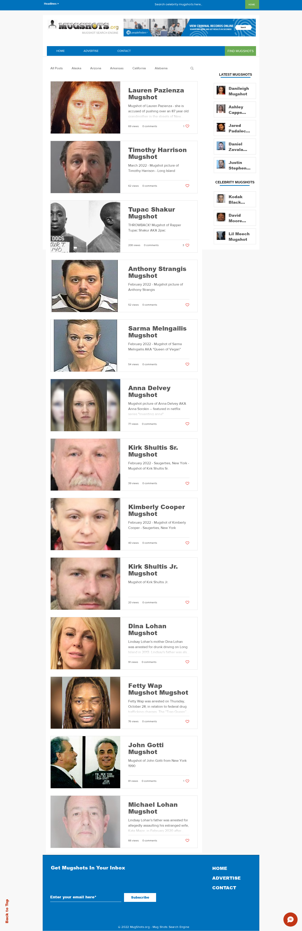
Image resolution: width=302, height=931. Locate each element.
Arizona (95, 68)
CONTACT (224, 887)
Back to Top (7, 911)
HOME (219, 868)
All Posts (56, 68)
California (139, 68)
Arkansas (117, 68)
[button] (192, 68)
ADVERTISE (226, 878)
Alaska (76, 68)
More (158, 68)
